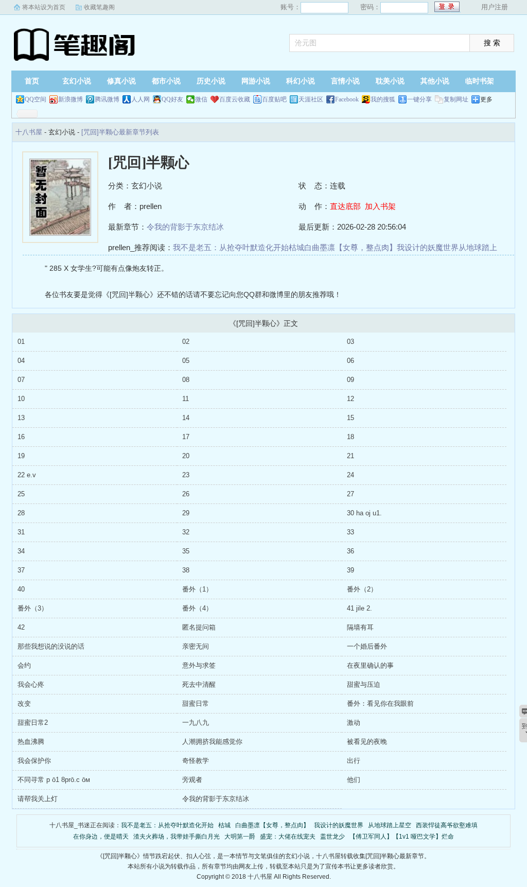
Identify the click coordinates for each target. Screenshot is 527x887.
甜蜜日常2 (32, 722)
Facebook (347, 99)
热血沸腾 (30, 741)
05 (185, 360)
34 (21, 551)
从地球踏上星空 (389, 825)
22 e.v (26, 475)
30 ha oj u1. (364, 513)
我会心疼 (30, 684)
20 (185, 456)
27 (350, 494)
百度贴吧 (274, 99)
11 (185, 399)
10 (21, 399)
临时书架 (479, 81)
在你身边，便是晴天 (101, 836)
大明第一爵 (239, 836)
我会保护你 (34, 760)
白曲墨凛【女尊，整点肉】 (350, 247)
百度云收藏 (234, 99)
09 (350, 380)
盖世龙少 (332, 836)
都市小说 (166, 81)
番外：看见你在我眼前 (380, 703)
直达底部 (345, 206)
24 (350, 475)
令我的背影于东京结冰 (185, 226)
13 (21, 418)
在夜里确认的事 (370, 665)
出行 (353, 760)
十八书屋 (75, 43)
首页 (32, 81)
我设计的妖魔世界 (428, 247)
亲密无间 (195, 646)
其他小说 (434, 81)
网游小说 (255, 81)
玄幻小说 (76, 81)
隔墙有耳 (360, 627)
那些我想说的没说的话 (50, 646)
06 (350, 360)
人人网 (140, 99)
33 (350, 532)
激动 (353, 722)
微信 (201, 99)
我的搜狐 (383, 99)
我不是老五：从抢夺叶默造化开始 (231, 247)
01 (21, 341)
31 (21, 532)
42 (21, 627)
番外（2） (362, 589)
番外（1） (197, 589)
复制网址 (456, 99)
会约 (24, 665)
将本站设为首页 (43, 7)
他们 (353, 780)
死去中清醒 (199, 684)
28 (21, 513)
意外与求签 (199, 665)
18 (350, 437)
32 (185, 532)
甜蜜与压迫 (363, 684)
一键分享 (419, 99)
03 (350, 341)
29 (185, 513)
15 (350, 418)
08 (185, 380)
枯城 (296, 247)
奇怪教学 (195, 760)
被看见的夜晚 (367, 741)
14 (185, 418)
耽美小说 (390, 81)
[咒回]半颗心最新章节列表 (120, 132)
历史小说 (211, 81)
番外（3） (32, 608)
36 (350, 551)
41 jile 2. (359, 608)
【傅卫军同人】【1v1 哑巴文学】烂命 (401, 836)
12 (350, 399)
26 (185, 494)
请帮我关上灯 (37, 799)
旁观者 (192, 780)
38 (185, 570)
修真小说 (121, 81)
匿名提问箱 (199, 627)
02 (185, 341)
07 (21, 380)
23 (185, 475)
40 (21, 589)
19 (21, 456)
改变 (24, 703)
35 (185, 551)
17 (185, 437)
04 (21, 360)
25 (21, 494)
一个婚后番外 (367, 646)
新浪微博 (70, 99)
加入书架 (380, 206)
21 (350, 456)
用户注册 (494, 7)
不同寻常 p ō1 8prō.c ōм (53, 780)
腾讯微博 (107, 99)
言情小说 (345, 81)
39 (350, 570)
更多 (486, 99)
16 (21, 437)
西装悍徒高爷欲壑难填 (447, 825)
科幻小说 (300, 81)
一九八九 (195, 722)
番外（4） (197, 608)
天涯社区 (310, 99)
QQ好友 (172, 99)
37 (21, 570)
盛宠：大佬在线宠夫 (287, 836)
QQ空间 (35, 99)
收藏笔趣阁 (99, 7)
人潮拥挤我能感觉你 (212, 741)
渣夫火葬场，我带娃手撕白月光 (176, 836)
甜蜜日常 (195, 703)
